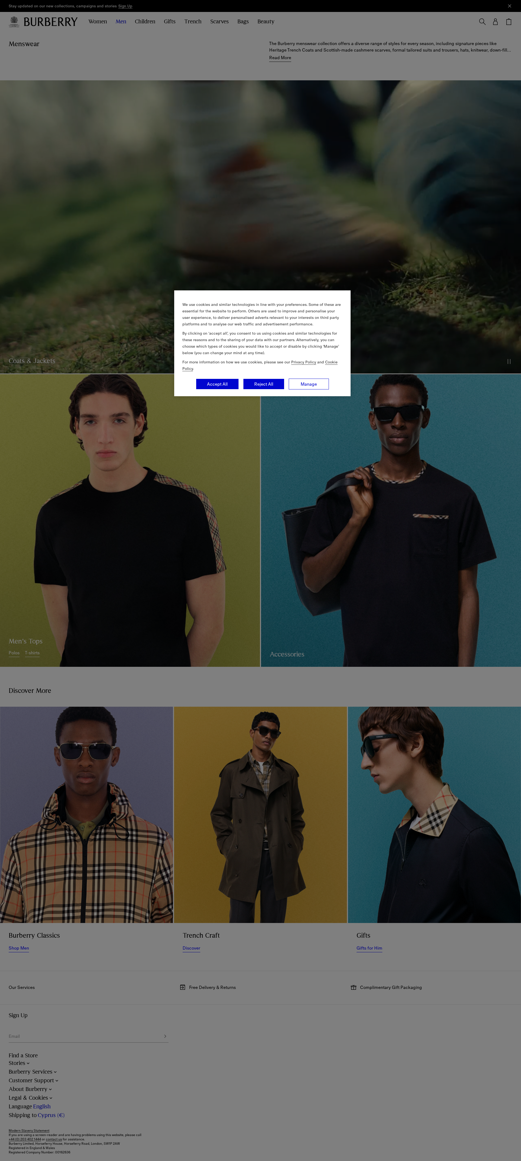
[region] (262, 343)
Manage (309, 384)
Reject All (263, 384)
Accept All (217, 384)
